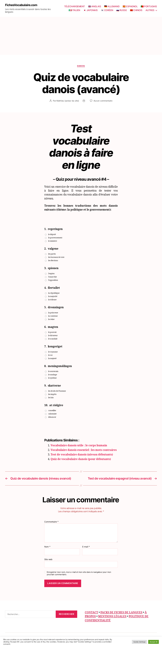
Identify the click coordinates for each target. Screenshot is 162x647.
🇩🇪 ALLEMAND (111, 6)
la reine (51, 319)
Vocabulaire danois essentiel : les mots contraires (84, 450)
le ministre (52, 241)
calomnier (52, 414)
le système (52, 378)
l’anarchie (52, 277)
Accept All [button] (153, 642)
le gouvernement (55, 238)
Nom (47, 547)
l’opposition (53, 280)
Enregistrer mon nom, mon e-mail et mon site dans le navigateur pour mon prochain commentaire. (79, 573)
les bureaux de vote (56, 257)
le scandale (52, 339)
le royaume (53, 352)
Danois (81, 66)
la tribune (52, 300)
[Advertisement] (81, 35)
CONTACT (91, 612)
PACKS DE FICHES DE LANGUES (121, 612)
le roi (50, 355)
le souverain (53, 371)
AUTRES (150, 10)
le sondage (52, 375)
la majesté (52, 358)
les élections (53, 260)
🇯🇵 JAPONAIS (90, 10)
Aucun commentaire (103, 100)
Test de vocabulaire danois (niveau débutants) (82, 454)
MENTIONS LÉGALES (112, 616)
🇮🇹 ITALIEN (74, 10)
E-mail (86, 547)
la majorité (52, 296)
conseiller (52, 410)
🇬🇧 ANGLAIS (94, 6)
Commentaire (51, 522)
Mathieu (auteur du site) (67, 100)
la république (53, 293)
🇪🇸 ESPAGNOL (130, 6)
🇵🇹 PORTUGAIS (149, 6)
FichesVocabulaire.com (21, 5)
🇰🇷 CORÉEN (107, 10)
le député (52, 234)
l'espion (51, 274)
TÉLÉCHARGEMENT (74, 6)
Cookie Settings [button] (139, 642)
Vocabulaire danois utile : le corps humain (79, 445)
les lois (51, 398)
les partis (52, 254)
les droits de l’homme (57, 391)
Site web (48, 559)
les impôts (52, 394)
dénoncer (52, 417)
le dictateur (53, 335)
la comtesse (53, 316)
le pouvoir (52, 332)
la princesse (53, 313)
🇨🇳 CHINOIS (136, 10)
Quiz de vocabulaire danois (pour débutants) (81, 459)
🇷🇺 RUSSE (121, 10)
